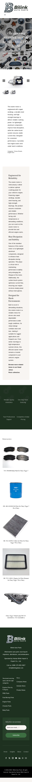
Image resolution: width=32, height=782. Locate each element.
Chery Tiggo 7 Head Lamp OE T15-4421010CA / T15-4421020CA (16, 617)
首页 (4, 51)
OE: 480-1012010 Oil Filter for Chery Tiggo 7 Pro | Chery (16, 507)
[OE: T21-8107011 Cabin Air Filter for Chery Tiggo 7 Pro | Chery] (16, 515)
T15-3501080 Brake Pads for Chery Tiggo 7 (16, 471)
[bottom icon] (16, 636)
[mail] (26, 758)
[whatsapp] (22, 758)
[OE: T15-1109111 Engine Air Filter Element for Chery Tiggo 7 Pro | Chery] (16, 549)
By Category (16, 51)
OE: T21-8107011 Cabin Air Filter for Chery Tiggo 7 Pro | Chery (16, 542)
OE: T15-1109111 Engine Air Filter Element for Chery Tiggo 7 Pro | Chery (16, 579)
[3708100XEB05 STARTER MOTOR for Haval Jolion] (16, 80)
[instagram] (13, 758)
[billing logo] (16, 3)
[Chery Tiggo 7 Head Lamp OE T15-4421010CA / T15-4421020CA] (16, 587)
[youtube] (16, 758)
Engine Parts (24, 51)
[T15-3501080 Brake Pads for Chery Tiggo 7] (16, 442)
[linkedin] (19, 758)
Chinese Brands (18, 151)
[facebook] (6, 758)
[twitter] (9, 758)
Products (8, 51)
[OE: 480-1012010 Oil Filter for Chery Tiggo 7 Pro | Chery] (16, 477)
